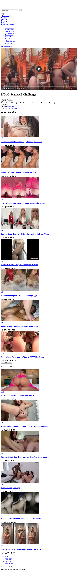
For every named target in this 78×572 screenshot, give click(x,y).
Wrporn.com (8, 40)
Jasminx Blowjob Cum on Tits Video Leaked (18, 172)
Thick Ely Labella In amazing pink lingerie (17, 395)
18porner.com (9, 35)
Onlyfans (11, 106)
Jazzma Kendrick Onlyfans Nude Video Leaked (19, 265)
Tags (4, 23)
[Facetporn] (8, 3)
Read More (5, 104)
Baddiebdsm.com (10, 41)
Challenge (8, 108)
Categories (5, 21)
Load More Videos (7, 362)
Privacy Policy (9, 558)
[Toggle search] (2, 14)
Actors (5, 19)
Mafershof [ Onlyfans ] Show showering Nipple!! (20, 296)
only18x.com (8, 43)
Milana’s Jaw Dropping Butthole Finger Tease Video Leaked (24, 426)
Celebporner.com (10, 31)
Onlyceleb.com (9, 33)
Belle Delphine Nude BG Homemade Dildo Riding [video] (23, 203)
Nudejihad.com (9, 29)
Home (4, 18)
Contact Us (8, 561)
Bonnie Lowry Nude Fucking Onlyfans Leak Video (21, 518)
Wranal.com (8, 36)
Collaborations (7, 46)
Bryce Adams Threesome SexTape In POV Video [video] (22, 357)
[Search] (20, 10)
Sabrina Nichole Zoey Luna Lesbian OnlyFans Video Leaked (25, 457)
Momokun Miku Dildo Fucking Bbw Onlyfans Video (21, 142)
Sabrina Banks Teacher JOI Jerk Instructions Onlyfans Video (25, 234)
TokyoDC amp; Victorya (10, 488)
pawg (18, 108)
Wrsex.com (8, 38)
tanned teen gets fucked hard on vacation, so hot (19, 326)
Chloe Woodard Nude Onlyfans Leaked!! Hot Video (21, 549)
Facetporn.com (9, 28)
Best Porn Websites (8, 24)
